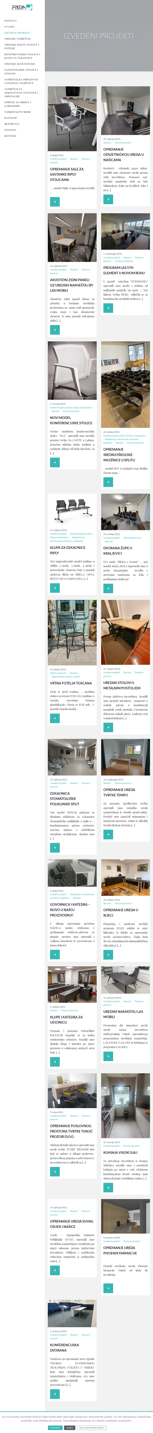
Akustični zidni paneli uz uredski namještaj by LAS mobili (71, 285)
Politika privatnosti (91, 1428)
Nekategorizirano (132, 537)
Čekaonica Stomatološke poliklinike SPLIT (64, 798)
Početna (10, 20)
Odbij (69, 1428)
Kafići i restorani (58, 673)
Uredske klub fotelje (19, 63)
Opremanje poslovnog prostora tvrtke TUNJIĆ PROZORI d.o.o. (71, 1131)
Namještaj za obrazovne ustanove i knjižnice (21, 81)
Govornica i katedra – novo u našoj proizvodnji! (70, 909)
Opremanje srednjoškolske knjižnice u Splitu (119, 454)
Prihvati (55, 1428)
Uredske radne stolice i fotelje (21, 46)
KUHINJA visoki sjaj (120, 1153)
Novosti (10, 129)
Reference (11, 123)
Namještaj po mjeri (17, 111)
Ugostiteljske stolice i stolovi (21, 71)
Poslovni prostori (123, 142)
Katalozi (10, 117)
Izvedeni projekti (17, 32)
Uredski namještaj (17, 38)
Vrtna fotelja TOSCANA (71, 683)
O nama (9, 26)
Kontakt (10, 135)
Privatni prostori (132, 1145)
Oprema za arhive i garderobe (17, 104)
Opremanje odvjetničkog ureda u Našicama (123, 154)
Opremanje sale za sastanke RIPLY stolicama (67, 174)
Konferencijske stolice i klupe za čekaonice (22, 56)
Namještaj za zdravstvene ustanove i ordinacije (21, 93)
